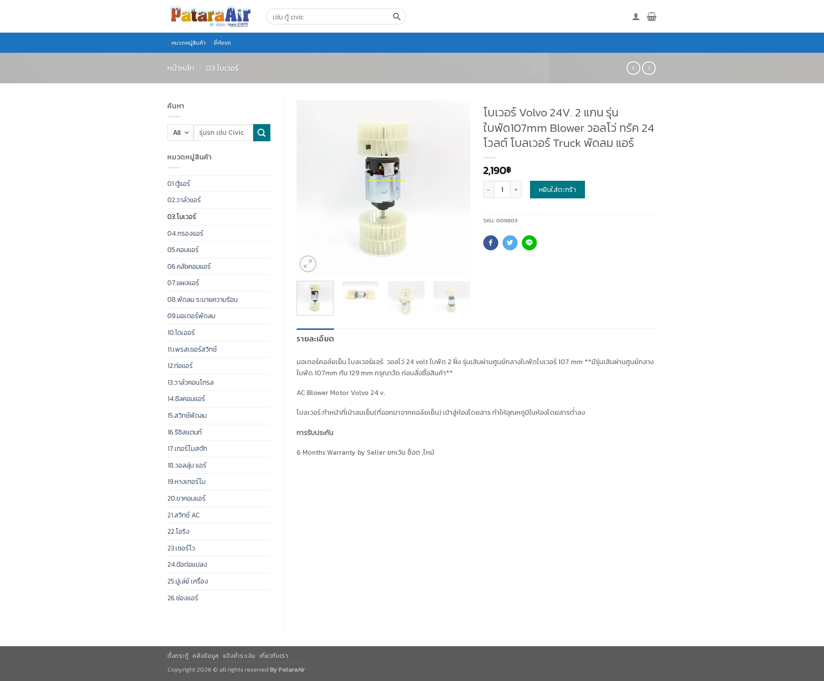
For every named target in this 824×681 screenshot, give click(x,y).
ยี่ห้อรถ (222, 43)
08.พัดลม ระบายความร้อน (202, 299)
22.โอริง (178, 531)
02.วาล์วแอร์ (184, 200)
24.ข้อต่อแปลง (187, 564)
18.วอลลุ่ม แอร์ (186, 465)
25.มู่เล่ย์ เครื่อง (187, 581)
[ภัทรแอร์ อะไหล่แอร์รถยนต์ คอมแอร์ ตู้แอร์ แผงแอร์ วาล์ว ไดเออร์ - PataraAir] (210, 16)
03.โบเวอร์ (222, 68)
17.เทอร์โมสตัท (187, 448)
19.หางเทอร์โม (186, 481)
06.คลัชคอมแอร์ (189, 266)
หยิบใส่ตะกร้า (557, 189)
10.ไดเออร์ (181, 332)
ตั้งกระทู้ (178, 655)
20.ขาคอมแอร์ (186, 498)
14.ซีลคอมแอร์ (186, 398)
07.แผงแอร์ (183, 282)
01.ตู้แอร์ (178, 183)
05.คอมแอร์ (183, 249)
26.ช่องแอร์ (182, 598)
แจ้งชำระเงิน (239, 655)
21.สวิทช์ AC (183, 515)
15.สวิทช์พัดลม (187, 415)
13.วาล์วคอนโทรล (190, 382)
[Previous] (310, 187)
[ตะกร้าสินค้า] (652, 16)
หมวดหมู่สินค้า (189, 43)
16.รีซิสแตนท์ (184, 432)
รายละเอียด (315, 338)
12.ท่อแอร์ (180, 365)
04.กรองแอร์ (185, 233)
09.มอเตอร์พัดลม (191, 315)
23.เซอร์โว (181, 548)
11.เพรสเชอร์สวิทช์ (192, 349)
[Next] (456, 187)
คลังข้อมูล (205, 655)
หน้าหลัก (180, 68)
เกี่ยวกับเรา (274, 655)
